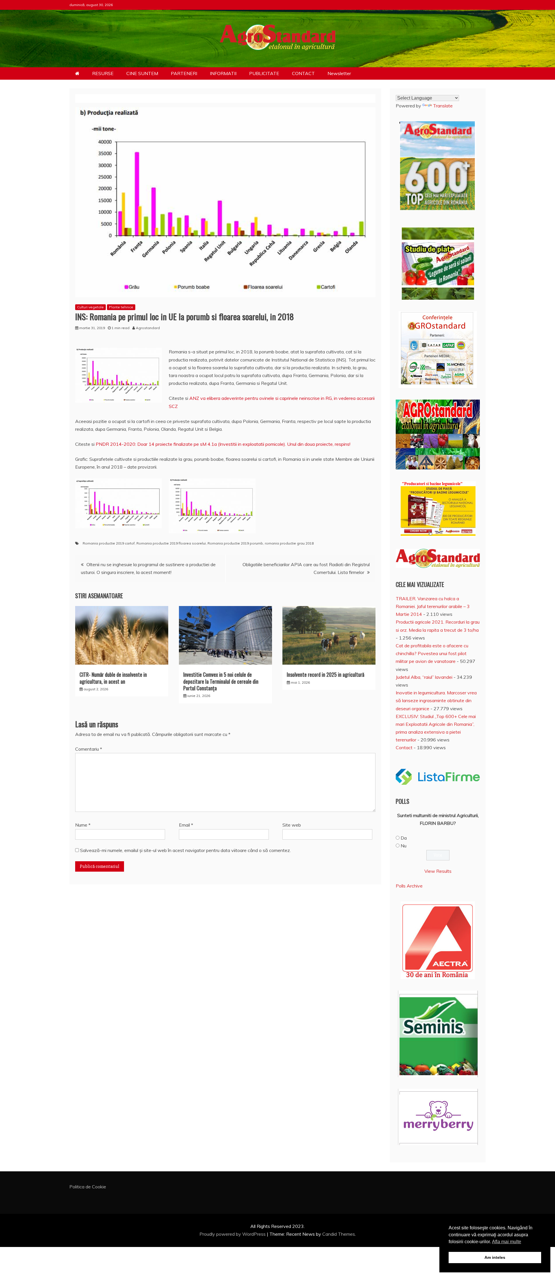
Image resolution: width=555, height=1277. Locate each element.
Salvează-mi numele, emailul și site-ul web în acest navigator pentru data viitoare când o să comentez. (185, 850)
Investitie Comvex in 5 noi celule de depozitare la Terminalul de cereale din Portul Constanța (220, 681)
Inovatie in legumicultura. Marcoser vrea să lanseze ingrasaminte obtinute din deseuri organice (436, 700)
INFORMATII (223, 73)
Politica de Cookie (87, 1187)
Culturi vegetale (90, 307)
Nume (82, 825)
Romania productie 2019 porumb (235, 543)
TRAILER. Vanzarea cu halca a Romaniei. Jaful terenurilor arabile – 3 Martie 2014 (433, 606)
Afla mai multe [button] (506, 1241)
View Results (438, 871)
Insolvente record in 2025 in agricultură (325, 674)
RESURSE (103, 73)
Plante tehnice (121, 307)
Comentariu (88, 749)
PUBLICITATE (264, 73)
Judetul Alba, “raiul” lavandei (424, 677)
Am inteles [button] (494, 1257)
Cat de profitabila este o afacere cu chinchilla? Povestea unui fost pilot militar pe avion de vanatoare (432, 653)
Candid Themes (338, 1234)
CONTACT (303, 73)
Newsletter (339, 73)
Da (404, 838)
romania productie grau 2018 (289, 543)
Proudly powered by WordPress (233, 1234)
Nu (403, 846)
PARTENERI (184, 73)
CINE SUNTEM (142, 73)
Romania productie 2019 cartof (109, 543)
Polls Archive (409, 886)
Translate (443, 106)
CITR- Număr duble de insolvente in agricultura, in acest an (113, 678)
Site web (291, 825)
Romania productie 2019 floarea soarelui (171, 543)
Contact (404, 747)
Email (186, 825)
